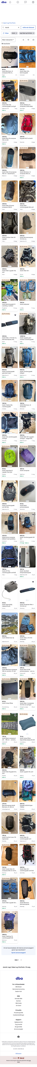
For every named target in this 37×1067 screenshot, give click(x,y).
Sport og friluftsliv (9, 23)
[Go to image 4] (28, 566)
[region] (9, 57)
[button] (5, 33)
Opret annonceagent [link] (18, 953)
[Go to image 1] (26, 100)
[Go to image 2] (9, 100)
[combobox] (10, 27)
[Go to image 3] (10, 100)
